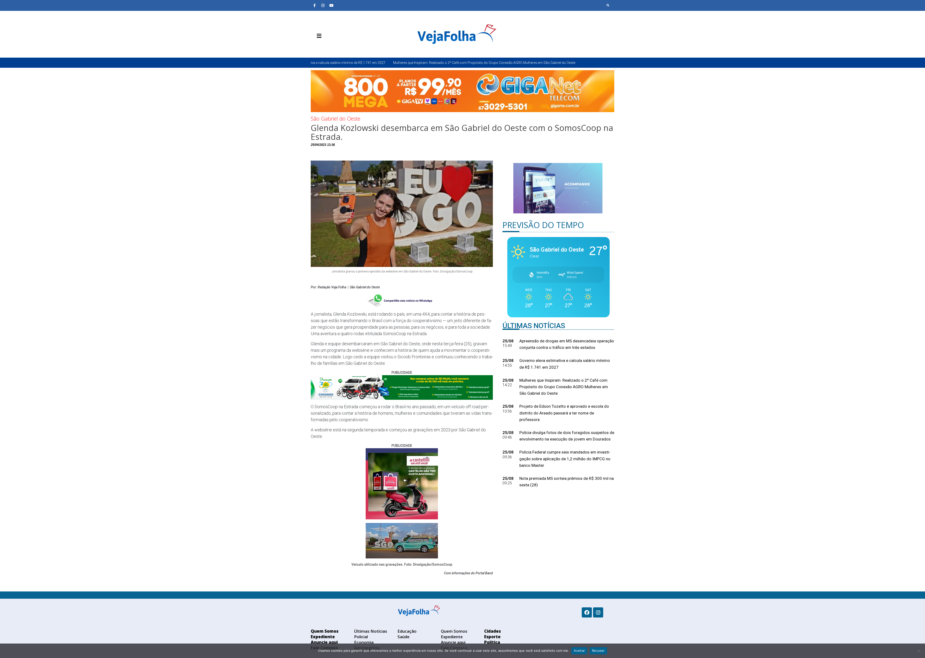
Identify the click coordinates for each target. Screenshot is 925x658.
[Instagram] (322, 5)
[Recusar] (919, 650)
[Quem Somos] (314, 47)
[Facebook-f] (314, 5)
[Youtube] (331, 5)
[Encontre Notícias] (608, 5)
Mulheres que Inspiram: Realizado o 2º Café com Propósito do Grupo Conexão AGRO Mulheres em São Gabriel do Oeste (409, 63)
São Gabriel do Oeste (335, 118)
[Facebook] (587, 612)
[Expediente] (321, 47)
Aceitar (579, 650)
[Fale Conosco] (336, 47)
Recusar (598, 650)
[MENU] (318, 36)
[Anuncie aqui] (328, 47)
